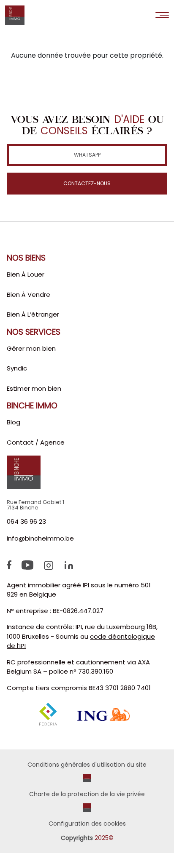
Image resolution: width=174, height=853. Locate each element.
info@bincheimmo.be (40, 538)
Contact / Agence (36, 442)
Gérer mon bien (31, 348)
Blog (13, 422)
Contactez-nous (87, 183)
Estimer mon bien (34, 388)
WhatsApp (87, 154)
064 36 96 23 (26, 521)
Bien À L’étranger (33, 314)
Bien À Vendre (28, 294)
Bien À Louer (25, 274)
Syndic (17, 368)
